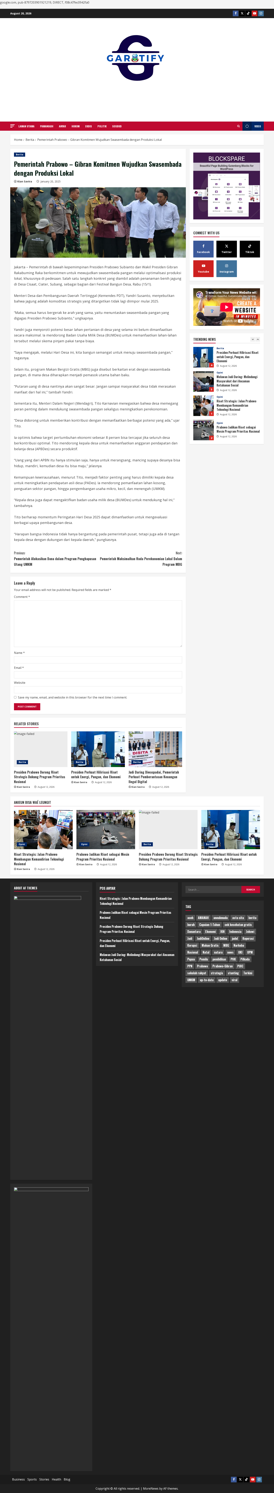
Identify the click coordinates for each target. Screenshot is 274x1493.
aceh (190, 917)
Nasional (192, 952)
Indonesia (235, 931)
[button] (12, 126)
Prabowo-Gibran (222, 966)
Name (19, 653)
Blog (67, 1479)
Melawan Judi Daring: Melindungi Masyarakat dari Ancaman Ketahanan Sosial (203, 357)
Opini (220, 348)
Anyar (62, 126)
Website (19, 683)
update (222, 980)
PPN (189, 966)
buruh (191, 924)
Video (257, 126)
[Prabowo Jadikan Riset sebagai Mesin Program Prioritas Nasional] (105, 829)
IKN (222, 931)
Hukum (76, 126)
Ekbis (88, 126)
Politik (102, 126)
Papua (191, 959)
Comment (22, 597)
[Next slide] (257, 339)
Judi (189, 938)
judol (235, 938)
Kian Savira (24, 181)
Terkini (247, 973)
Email (19, 668)
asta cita (238, 917)
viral (234, 980)
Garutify (137, 97)
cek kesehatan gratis (238, 924)
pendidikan (219, 959)
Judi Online (220, 938)
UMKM (191, 980)
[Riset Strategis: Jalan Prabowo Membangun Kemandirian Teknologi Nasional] (43, 829)
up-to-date (207, 980)
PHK (233, 959)
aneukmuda (220, 917)
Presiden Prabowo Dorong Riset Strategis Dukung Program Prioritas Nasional (39, 777)
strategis (217, 973)
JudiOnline (203, 938)
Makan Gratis (210, 945)
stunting (233, 973)
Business (18, 1479)
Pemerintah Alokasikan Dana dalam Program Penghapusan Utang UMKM (55, 558)
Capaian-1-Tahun (209, 924)
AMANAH (203, 917)
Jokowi (250, 931)
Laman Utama (26, 126)
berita (252, 917)
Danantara (194, 931)
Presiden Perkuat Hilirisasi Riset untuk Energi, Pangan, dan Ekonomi (96, 774)
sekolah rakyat (196, 973)
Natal (206, 952)
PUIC (240, 966)
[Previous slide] (252, 339)
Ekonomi (210, 931)
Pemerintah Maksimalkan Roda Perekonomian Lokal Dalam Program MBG (141, 558)
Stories (44, 1479)
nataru (218, 952)
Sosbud (117, 126)
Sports (32, 1479)
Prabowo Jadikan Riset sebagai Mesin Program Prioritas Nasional (203, 405)
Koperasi (248, 938)
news (230, 952)
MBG (226, 945)
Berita (19, 154)
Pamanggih (46, 126)
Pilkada (245, 959)
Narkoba (239, 945)
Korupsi (192, 945)
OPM (250, 952)
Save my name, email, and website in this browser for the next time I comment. (72, 697)
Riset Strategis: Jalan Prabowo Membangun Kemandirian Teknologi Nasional (203, 381)
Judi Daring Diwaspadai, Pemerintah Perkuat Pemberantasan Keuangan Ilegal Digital (154, 777)
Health (56, 1479)
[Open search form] (238, 126)
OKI (240, 952)
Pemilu (203, 959)
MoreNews (150, 1488)
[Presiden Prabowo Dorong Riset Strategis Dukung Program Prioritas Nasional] (40, 749)
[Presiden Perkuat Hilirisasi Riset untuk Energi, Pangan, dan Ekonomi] (98, 749)
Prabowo (202, 966)
